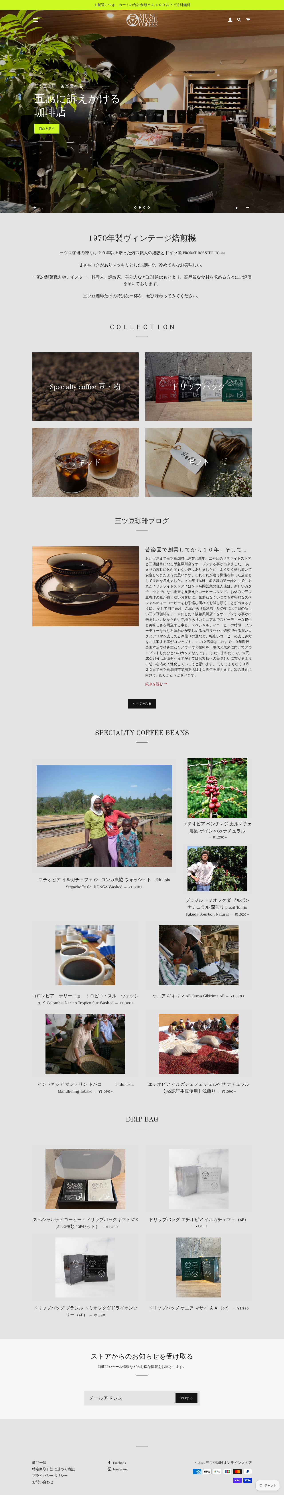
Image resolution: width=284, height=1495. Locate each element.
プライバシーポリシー (50, 1476)
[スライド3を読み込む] (144, 207)
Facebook (119, 1463)
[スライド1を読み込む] (135, 207)
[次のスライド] (247, 207)
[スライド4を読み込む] (148, 207)
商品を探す (47, 128)
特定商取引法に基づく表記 (53, 1469)
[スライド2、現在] (140, 207)
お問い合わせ (42, 1482)
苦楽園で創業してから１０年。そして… (196, 550)
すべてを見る (142, 703)
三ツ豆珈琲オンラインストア (229, 1463)
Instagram (119, 1469)
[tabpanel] (142, 106)
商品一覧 (39, 1463)
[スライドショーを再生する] (237, 207)
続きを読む (154, 684)
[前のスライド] (35, 207)
